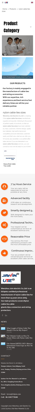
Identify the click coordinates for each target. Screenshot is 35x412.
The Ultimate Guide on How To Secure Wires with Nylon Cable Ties (19, 337)
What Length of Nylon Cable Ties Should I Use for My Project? (19, 329)
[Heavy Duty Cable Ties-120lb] (10, 155)
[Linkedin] (6, 315)
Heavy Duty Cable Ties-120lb (10, 165)
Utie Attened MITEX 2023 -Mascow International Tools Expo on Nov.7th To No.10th (20, 346)
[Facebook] (2, 315)
